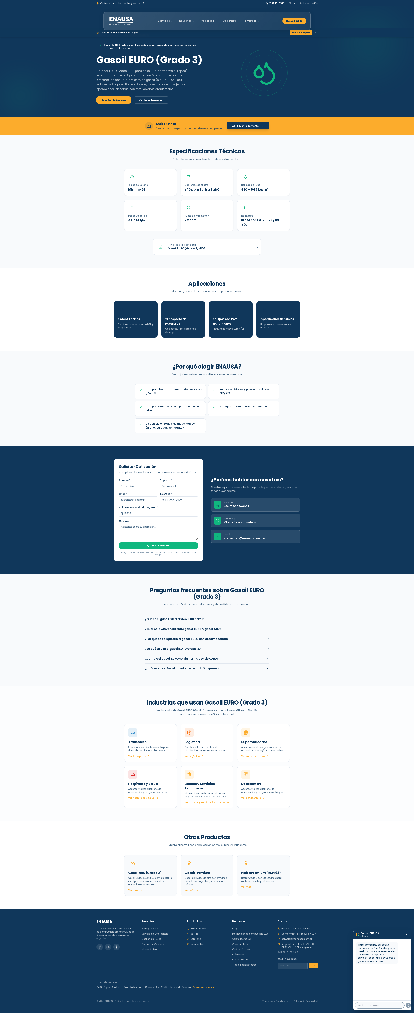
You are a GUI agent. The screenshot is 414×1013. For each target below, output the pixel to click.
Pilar (126, 987)
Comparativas (240, 944)
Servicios (164, 21)
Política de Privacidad (161, 552)
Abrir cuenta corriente (245, 126)
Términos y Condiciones (276, 1001)
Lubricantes (197, 944)
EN (293, 3)
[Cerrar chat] (406, 934)
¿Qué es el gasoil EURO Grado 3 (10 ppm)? (174, 619)
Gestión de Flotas (151, 939)
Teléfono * (166, 493)
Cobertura (229, 21)
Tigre (107, 987)
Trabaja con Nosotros (244, 964)
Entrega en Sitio (150, 928)
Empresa (251, 21)
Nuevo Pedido (294, 20)
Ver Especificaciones (151, 100)
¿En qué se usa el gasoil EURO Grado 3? (173, 649)
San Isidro (117, 987)
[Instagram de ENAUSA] (116, 947)
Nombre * (124, 480)
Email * (123, 493)
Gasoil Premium (199, 928)
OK (313, 965)
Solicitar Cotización (114, 100)
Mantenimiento (150, 949)
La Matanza (136, 987)
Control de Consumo (153, 944)
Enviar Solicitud (161, 545)
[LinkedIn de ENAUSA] (108, 947)
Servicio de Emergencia (155, 933)
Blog (234, 928)
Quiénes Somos (241, 949)
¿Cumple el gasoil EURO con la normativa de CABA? (182, 659)
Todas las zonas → (203, 987)
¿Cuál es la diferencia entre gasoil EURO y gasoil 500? (183, 629)
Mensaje (124, 521)
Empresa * (166, 480)
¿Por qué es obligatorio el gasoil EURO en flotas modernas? (187, 639)
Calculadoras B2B (242, 939)
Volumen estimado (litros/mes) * (138, 507)
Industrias (185, 21)
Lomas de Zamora (180, 987)
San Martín (162, 987)
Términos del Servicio (184, 552)
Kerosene (196, 939)
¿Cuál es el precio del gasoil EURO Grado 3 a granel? (182, 668)
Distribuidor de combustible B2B (250, 933)
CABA (99, 987)
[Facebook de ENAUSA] (99, 947)
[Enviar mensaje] (408, 1005)
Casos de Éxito (240, 959)
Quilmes (149, 987)
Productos (207, 21)
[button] (150, 182)
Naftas (194, 933)
